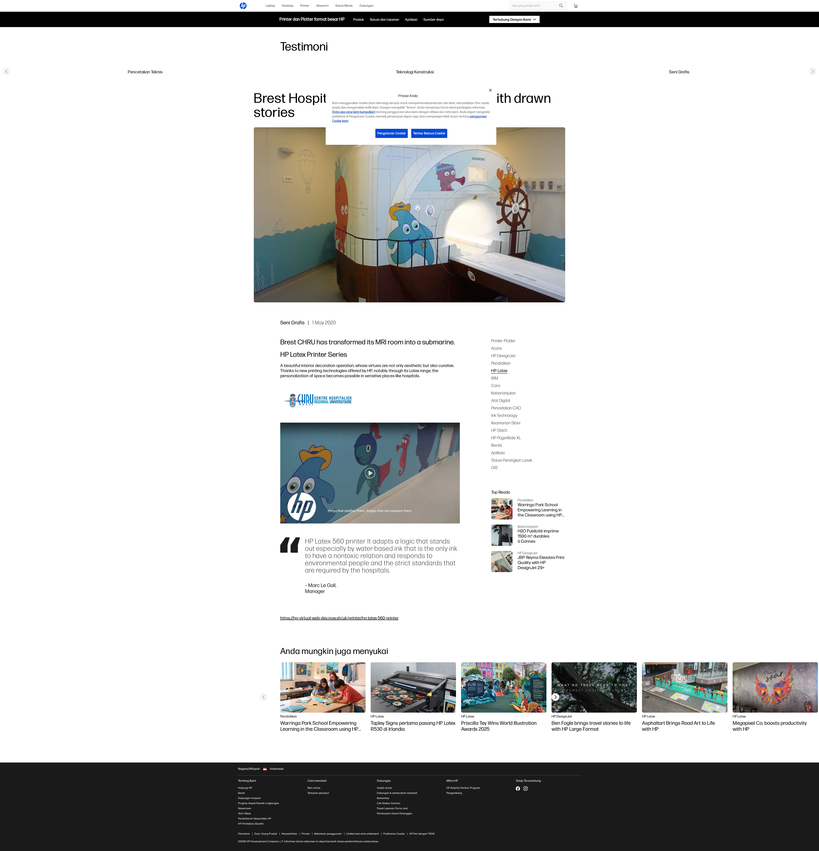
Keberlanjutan (503, 393)
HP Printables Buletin (251, 823)
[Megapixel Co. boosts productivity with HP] (775, 687)
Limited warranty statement (362, 833)
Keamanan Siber (506, 422)
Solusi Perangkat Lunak (511, 460)
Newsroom (244, 808)
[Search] (561, 5)
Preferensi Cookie (394, 833)
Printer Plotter (503, 340)
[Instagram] (525, 788)
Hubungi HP (245, 787)
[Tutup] (490, 90)
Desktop (287, 5)
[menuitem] (270, 6)
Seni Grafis (679, 71)
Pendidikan (500, 363)
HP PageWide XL (506, 437)
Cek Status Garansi (388, 803)
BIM (494, 378)
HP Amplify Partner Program (463, 787)
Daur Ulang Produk (265, 833)
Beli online (314, 787)
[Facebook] (518, 788)
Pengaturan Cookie (392, 133)
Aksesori (322, 5)
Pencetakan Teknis (145, 71)
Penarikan (244, 833)
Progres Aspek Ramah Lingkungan (258, 803)
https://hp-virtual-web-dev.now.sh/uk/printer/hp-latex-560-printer (339, 617)
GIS (494, 467)
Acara (496, 348)
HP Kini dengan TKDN (422, 833)
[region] (411, 115)
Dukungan (366, 5)
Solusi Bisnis (344, 5)
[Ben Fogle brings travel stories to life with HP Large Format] (594, 687)
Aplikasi (498, 452)
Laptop (270, 5)
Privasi (306, 833)
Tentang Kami (247, 781)
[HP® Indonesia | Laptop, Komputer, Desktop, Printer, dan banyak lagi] (243, 6)
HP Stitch (499, 430)
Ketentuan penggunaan (328, 833)
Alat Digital (500, 400)
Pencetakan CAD (506, 407)
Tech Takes (244, 813)
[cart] (576, 6)
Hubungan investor (249, 798)
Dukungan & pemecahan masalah (397, 793)
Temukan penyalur (318, 793)
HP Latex (499, 370)
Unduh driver (384, 787)
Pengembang (454, 793)
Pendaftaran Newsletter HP (254, 818)
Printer (304, 5)
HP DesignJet (503, 355)
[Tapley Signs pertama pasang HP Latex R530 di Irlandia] (413, 687)
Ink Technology (504, 415)
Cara (495, 385)
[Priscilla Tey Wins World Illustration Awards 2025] (503, 687)
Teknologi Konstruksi (415, 71)
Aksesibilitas (289, 833)
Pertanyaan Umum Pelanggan (394, 813)
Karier (241, 793)
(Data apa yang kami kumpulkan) (353, 112)
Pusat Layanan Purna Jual (392, 808)
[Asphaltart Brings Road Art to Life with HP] (684, 687)
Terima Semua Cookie (429, 133)
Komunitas (383, 798)
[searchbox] (534, 6)
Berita (496, 445)
